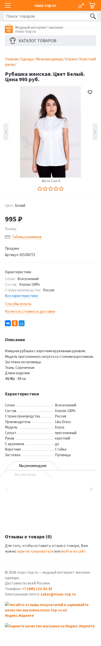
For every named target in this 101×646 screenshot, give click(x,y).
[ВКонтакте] (8, 323)
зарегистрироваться (35, 551)
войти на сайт (73, 551)
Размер (10, 228)
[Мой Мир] (22, 323)
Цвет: (15, 205)
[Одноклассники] (15, 323)
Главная (11, 58)
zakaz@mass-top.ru (58, 594)
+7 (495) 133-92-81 (37, 588)
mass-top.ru (45, 5)
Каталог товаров (37, 40)
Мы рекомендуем (32, 465)
